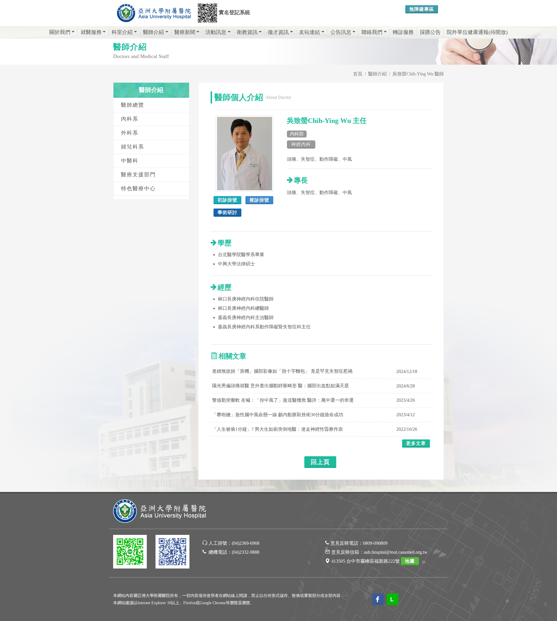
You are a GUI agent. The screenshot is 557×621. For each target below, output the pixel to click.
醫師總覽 (132, 105)
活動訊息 (215, 32)
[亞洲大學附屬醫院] (153, 13)
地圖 (410, 561)
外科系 (129, 133)
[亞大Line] (130, 552)
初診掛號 (227, 200)
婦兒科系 (132, 147)
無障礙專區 (421, 9)
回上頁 (320, 462)
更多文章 (416, 443)
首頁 (357, 73)
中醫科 (129, 161)
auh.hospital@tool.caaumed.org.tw (396, 552)
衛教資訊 (247, 32)
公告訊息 (340, 32)
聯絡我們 (371, 32)
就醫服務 (91, 32)
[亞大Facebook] (172, 552)
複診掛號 (259, 200)
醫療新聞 (184, 32)
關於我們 (59, 32)
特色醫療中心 (138, 188)
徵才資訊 (278, 32)
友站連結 (309, 32)
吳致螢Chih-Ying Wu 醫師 (418, 73)
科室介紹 (122, 32)
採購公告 (430, 32)
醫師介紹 (153, 32)
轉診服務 (403, 32)
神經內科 (301, 144)
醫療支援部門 (138, 175)
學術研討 (227, 212)
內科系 (129, 119)
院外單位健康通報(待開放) (477, 32)
